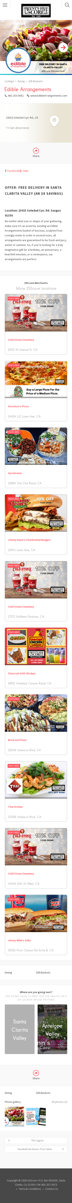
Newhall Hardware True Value (35, 1149)
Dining (21, 81)
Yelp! (25, 171)
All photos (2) (59, 1102)
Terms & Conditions (30, 1189)
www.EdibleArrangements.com (48, 95)
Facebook (13, 171)
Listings (9, 81)
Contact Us (51, 1189)
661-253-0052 (16, 95)
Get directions (19, 128)
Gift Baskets (35, 81)
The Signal (37, 1140)
